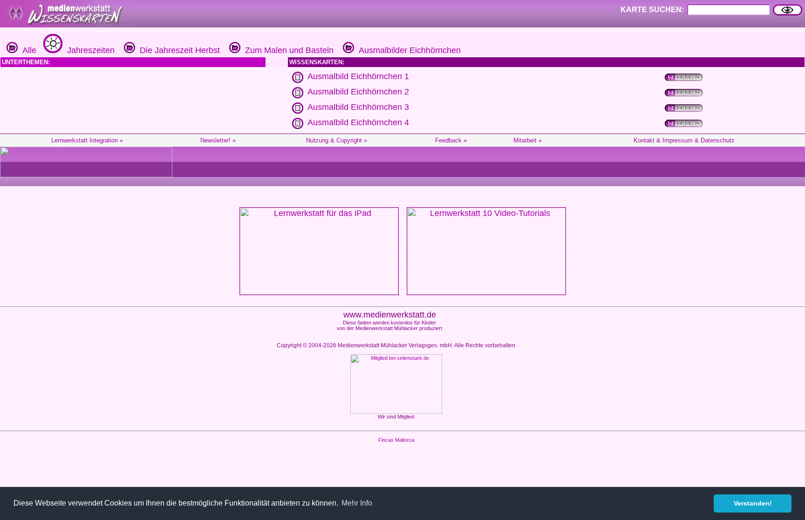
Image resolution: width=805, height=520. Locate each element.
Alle (27, 50)
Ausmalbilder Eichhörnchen (407, 50)
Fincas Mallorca (396, 440)
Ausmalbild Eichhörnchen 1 (358, 76)
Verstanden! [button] (753, 503)
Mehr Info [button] (356, 503)
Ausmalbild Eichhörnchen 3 (358, 107)
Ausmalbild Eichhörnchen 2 (358, 91)
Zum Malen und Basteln (287, 50)
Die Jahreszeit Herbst (177, 50)
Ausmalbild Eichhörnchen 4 (358, 122)
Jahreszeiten (88, 50)
